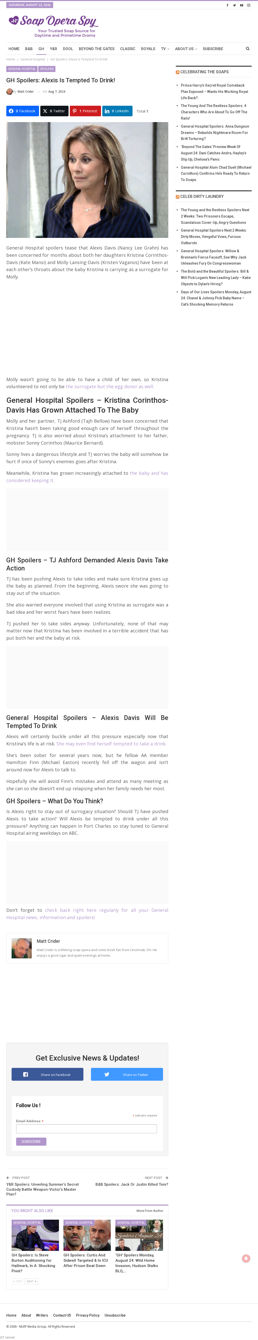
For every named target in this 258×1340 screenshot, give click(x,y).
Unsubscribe (115, 1315)
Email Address (30, 1121)
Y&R (53, 49)
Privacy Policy (88, 1315)
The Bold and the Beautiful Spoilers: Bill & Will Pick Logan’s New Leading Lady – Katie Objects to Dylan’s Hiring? (216, 277)
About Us (184, 49)
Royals (148, 49)
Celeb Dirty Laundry (202, 196)
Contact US (62, 1315)
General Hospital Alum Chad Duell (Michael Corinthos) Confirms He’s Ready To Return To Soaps (216, 173)
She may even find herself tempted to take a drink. (111, 744)
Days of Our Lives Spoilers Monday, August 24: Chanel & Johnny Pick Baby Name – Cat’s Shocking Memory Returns (216, 298)
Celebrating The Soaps (204, 71)
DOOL (68, 49)
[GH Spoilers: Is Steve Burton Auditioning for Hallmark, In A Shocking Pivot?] (35, 1235)
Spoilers (47, 69)
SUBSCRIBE (213, 49)
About (26, 1315)
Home (11, 1315)
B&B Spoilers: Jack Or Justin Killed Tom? (131, 1184)
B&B (29, 49)
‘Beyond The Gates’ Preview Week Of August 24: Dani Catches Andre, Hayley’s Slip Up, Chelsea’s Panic (213, 153)
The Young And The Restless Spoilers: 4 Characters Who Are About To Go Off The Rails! (214, 112)
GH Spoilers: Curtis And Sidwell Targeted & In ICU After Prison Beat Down (85, 1260)
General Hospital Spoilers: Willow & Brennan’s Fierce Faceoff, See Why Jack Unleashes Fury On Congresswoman (213, 257)
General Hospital (22, 69)
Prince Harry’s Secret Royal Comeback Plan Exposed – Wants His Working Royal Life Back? (214, 91)
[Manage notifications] (246, 1258)
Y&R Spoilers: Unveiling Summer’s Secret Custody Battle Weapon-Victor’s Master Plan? (42, 1189)
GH (41, 49)
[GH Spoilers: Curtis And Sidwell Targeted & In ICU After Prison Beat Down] (87, 1235)
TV (163, 49)
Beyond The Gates (96, 49)
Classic (127, 49)
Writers (42, 1315)
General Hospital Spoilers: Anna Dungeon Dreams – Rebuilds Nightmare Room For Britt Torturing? (215, 132)
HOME (14, 49)
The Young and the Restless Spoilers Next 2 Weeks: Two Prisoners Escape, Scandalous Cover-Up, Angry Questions (215, 216)
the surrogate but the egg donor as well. (110, 386)
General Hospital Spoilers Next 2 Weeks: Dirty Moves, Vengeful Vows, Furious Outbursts (214, 236)
